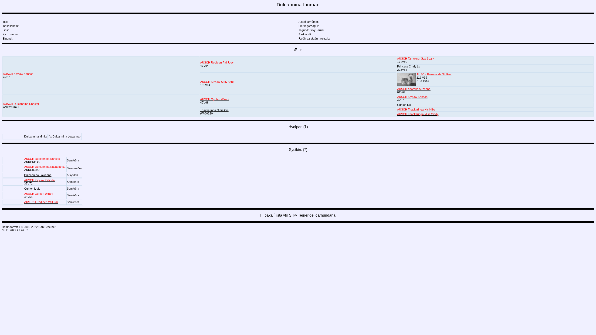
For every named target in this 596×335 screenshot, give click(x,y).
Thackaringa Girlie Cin (214, 110)
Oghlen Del (404, 105)
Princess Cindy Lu (408, 66)
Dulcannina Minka (35, 136)
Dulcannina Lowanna (66, 136)
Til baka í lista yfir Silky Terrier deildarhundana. (298, 215)
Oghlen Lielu (32, 188)
